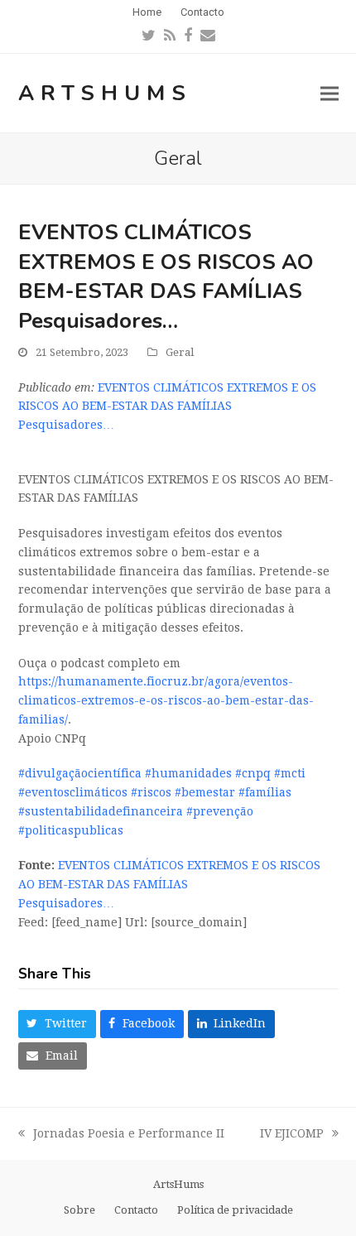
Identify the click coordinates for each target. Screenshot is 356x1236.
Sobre (79, 1210)
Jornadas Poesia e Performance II (121, 1135)
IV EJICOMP (292, 1135)
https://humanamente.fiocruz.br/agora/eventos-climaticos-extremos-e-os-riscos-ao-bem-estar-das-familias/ (166, 700)
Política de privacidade (235, 1210)
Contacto (136, 1210)
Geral (180, 352)
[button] (329, 93)
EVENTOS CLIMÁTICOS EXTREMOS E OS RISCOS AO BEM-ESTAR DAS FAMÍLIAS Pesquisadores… (167, 406)
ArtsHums (105, 93)
